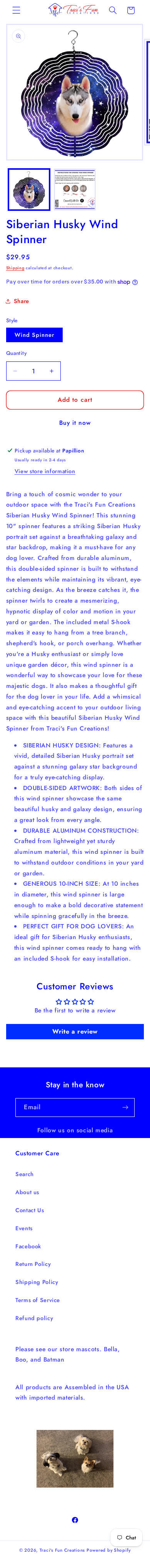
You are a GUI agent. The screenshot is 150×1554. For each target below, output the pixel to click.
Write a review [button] (75, 1031)
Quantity (16, 353)
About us (27, 1192)
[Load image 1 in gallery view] (29, 189)
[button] (16, 10)
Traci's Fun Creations (62, 1550)
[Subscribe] (125, 1107)
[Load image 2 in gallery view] (75, 189)
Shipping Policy (36, 1282)
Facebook (28, 1246)
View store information (45, 471)
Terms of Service (37, 1300)
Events (24, 1228)
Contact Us (29, 1210)
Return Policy (33, 1264)
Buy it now (75, 422)
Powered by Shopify (109, 1550)
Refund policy (34, 1318)
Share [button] (21, 301)
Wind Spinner (35, 335)
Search (24, 1174)
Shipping (15, 268)
